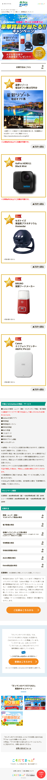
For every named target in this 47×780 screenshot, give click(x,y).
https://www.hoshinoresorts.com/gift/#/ (16, 136)
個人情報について (28, 771)
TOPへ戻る (39, 146)
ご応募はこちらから (24, 610)
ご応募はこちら (41, 773)
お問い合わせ (17, 771)
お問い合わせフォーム (23, 748)
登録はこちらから (23, 661)
